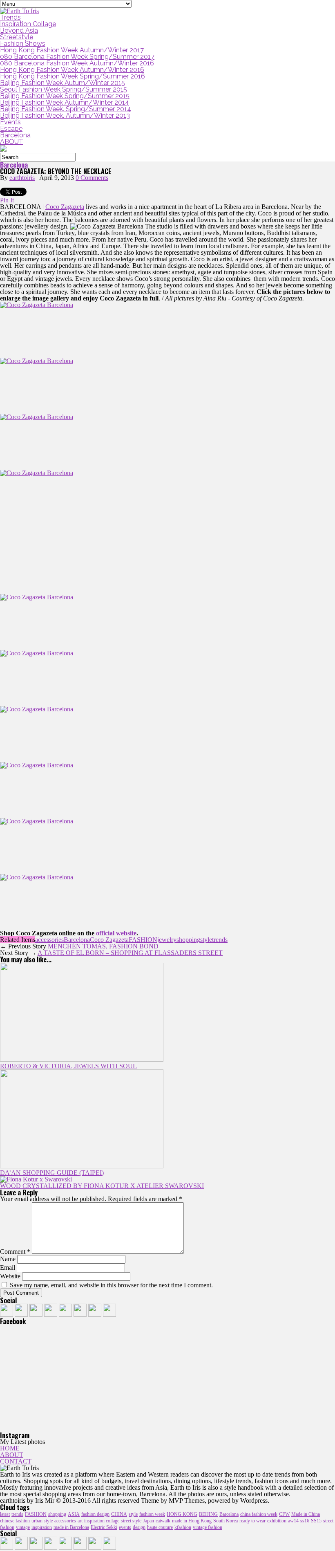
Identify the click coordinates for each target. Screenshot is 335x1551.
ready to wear (252, 1521)
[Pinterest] (65, 1314)
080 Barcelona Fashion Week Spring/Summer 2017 (77, 57)
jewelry (166, 939)
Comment (15, 1251)
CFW (284, 1514)
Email (7, 1267)
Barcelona (15, 135)
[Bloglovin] (109, 1314)
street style (131, 1521)
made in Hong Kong (192, 1521)
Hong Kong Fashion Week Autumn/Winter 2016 (72, 70)
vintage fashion (207, 1527)
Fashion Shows (22, 43)
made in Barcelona (71, 1527)
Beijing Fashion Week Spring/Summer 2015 (65, 96)
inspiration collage (101, 1521)
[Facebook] (6, 1314)
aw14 (293, 1521)
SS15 (316, 1521)
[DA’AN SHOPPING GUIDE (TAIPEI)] (81, 1166)
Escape (11, 128)
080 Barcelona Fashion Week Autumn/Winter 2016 (77, 63)
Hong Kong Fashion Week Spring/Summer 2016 (72, 76)
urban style (42, 1521)
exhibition (276, 1521)
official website (116, 933)
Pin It (7, 200)
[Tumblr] (21, 1314)
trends (220, 939)
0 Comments (92, 177)
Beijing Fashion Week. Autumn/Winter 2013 (65, 115)
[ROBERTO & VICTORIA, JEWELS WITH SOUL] (81, 1059)
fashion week (152, 1514)
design (139, 1527)
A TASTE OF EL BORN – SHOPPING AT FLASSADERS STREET (130, 952)
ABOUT (11, 142)
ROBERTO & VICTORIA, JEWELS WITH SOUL (68, 1065)
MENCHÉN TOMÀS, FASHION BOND (103, 946)
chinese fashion (15, 1521)
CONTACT (15, 1461)
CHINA (119, 1514)
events (125, 1527)
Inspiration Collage (28, 24)
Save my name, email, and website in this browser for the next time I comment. (111, 1285)
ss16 (304, 1521)
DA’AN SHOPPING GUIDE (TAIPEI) (52, 1172)
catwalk (163, 1521)
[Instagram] (50, 1314)
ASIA (74, 1514)
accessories (49, 939)
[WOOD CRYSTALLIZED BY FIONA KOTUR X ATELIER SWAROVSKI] (36, 1179)
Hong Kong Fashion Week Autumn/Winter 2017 (72, 50)
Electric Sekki (104, 1527)
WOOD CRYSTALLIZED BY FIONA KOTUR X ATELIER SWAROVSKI (102, 1185)
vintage (23, 1527)
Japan (148, 1521)
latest (5, 1514)
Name (8, 1258)
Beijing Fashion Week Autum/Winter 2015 (62, 83)
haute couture (160, 1527)
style (206, 939)
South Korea (225, 1521)
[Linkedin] (80, 1314)
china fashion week (258, 1514)
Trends (10, 17)
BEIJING (208, 1514)
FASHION (143, 939)
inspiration (41, 1527)
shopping (188, 939)
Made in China (305, 1514)
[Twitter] (35, 1314)
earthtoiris (22, 177)
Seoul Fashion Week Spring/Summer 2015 (63, 89)
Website (10, 1276)
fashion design (95, 1514)
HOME (10, 1448)
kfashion (182, 1527)
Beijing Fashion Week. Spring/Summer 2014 (65, 109)
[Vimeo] (94, 1314)
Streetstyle (16, 37)
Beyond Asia (19, 30)
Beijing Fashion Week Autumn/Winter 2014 (64, 102)
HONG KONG (182, 1514)
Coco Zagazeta (64, 206)
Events (10, 122)
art (80, 1521)
